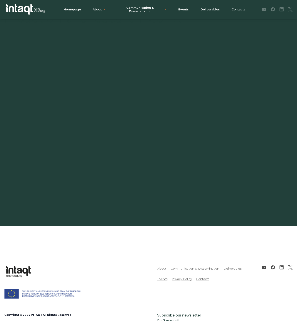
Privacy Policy (182, 279)
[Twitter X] (290, 9)
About (97, 9)
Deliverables (210, 9)
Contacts (238, 9)
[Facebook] (273, 9)
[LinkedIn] (281, 9)
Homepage (72, 9)
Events (183, 9)
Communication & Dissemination (140, 9)
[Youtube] (264, 9)
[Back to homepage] (25, 9)
